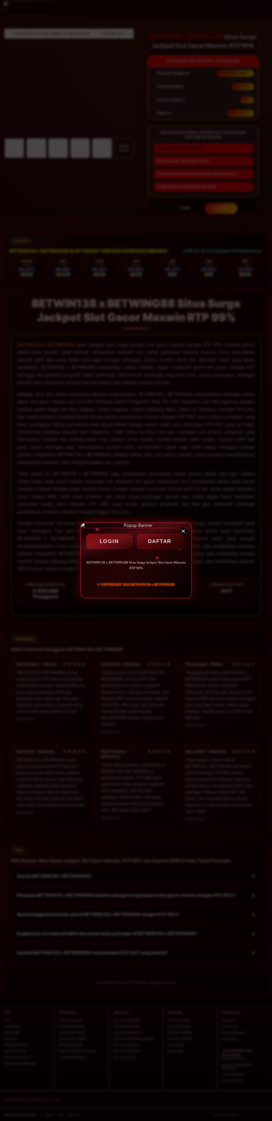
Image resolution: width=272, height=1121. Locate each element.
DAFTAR (159, 541)
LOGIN (109, 541)
